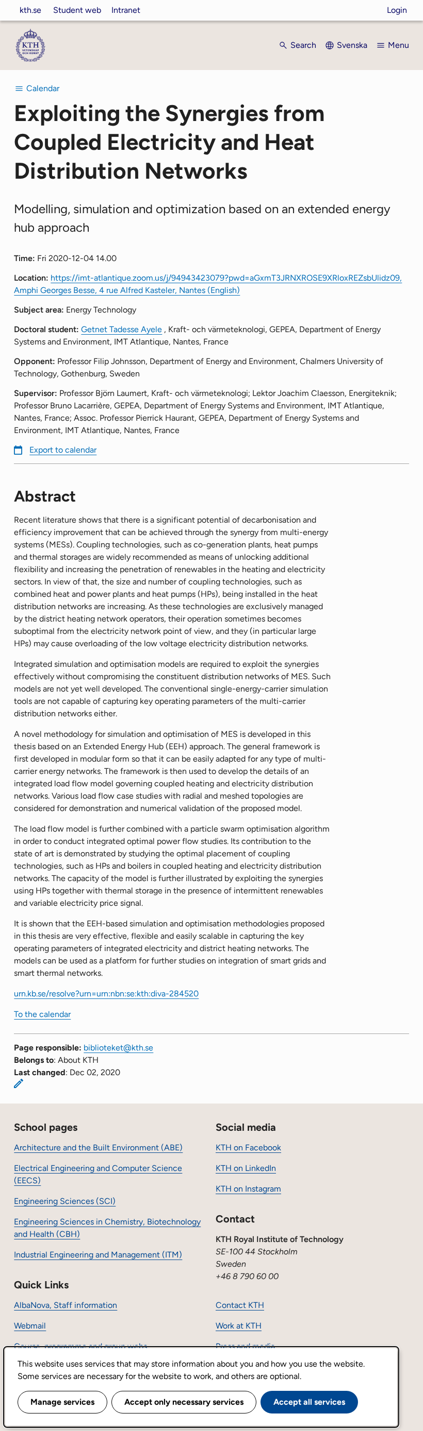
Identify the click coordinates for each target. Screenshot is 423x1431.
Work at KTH (239, 1326)
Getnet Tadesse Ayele (121, 329)
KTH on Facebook (248, 1147)
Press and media (245, 1346)
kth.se (30, 10)
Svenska (352, 45)
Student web (77, 10)
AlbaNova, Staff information (65, 1305)
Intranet (125, 10)
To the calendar (42, 1014)
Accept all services (309, 1402)
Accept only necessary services (183, 1402)
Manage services (62, 1402)
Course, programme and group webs (80, 1346)
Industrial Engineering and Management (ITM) (98, 1255)
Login (397, 10)
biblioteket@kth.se (118, 1048)
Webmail (30, 1326)
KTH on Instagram (248, 1189)
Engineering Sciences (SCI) (65, 1201)
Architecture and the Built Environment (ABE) (98, 1147)
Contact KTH (240, 1305)
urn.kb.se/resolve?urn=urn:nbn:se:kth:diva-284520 (106, 993)
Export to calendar (62, 450)
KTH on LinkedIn (246, 1168)
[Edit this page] (18, 1083)
